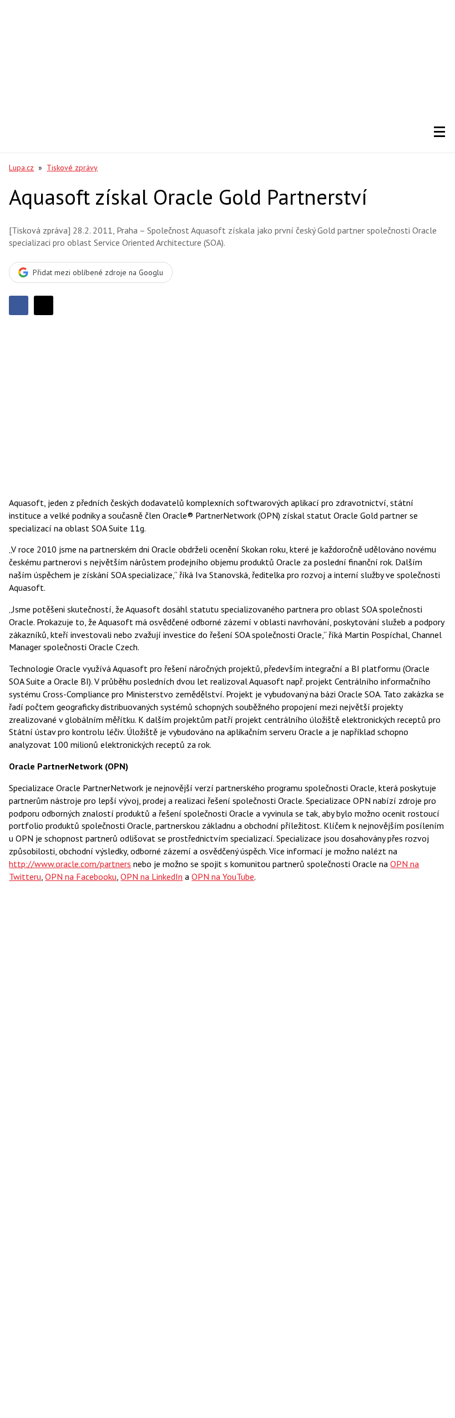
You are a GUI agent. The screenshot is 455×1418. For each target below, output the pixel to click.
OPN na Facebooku (81, 876)
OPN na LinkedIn (151, 876)
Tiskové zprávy (72, 168)
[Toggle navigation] (439, 132)
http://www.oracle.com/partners (70, 863)
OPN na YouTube (222, 876)
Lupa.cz (21, 168)
